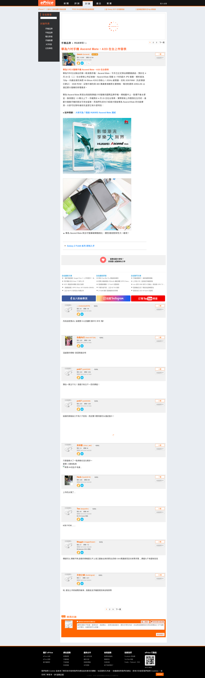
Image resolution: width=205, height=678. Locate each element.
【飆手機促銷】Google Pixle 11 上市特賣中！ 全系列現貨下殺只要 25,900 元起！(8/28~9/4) (80, 278)
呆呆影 (84, 445)
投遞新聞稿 (87, 662)
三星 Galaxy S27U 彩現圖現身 (114, 9)
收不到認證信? (108, 665)
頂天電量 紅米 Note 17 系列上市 (74, 281)
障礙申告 (107, 659)
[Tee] (68, 513)
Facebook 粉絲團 (129, 656)
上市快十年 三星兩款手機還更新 (143, 281)
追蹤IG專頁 (113, 298)
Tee (83, 508)
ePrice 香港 (46, 659)
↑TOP (172, 665)
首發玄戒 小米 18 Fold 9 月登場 (143, 291)
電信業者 (49, 36)
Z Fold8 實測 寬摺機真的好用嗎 (108, 291)
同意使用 (160, 674)
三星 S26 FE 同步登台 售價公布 (74, 291)
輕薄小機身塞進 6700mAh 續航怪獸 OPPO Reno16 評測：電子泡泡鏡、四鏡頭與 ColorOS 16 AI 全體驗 (114, 281)
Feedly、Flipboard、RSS (132, 662)
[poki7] (68, 374)
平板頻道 (66, 662)
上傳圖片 (146, 622)
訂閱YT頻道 (148, 298)
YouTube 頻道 (128, 659)
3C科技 (49, 44)
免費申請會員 (108, 656)
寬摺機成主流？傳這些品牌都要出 (143, 287)
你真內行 (86, 337)
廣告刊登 (86, 659)
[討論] (88, 3)
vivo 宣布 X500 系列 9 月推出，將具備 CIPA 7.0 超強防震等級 (149, 284)
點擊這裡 (60, 674)
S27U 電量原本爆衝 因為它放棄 (74, 284)
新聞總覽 (66, 656)
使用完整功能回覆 (158, 622)
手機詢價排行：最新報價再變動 (142, 278)
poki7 (83, 369)
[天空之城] (68, 580)
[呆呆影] (68, 450)
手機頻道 (66, 659)
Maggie (86, 541)
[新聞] (66, 3)
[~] (68, 310)
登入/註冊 (163, 3)
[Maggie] (68, 546)
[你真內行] (68, 342)
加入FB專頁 (79, 298)
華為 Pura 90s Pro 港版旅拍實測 (108, 278)
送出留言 (160, 634)
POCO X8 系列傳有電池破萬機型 (83, 9)
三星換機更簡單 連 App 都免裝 (145, 9)
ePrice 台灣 (46, 656)
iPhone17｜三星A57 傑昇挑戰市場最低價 (52, 9)
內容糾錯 (107, 662)
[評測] (77, 3)
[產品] (98, 3)
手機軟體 (49, 40)
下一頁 (162, 42)
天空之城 (86, 575)
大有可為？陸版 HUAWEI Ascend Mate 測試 (95, 112)
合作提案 (86, 665)
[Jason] (68, 59)
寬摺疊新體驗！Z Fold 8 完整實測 (108, 284)
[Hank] (68, 482)
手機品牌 (49, 28)
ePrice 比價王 (46, 3)
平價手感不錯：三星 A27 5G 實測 (108, 287)
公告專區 (49, 48)
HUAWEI (79, 42)
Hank (84, 477)
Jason (83, 54)
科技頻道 (66, 665)
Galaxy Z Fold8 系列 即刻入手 (81, 245)
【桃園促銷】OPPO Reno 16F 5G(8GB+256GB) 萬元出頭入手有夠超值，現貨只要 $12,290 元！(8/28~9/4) (80, 287)
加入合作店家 (88, 656)
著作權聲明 (46, 662)
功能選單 (159, 58)
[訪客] (68, 626)
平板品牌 (49, 32)
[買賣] (109, 3)
